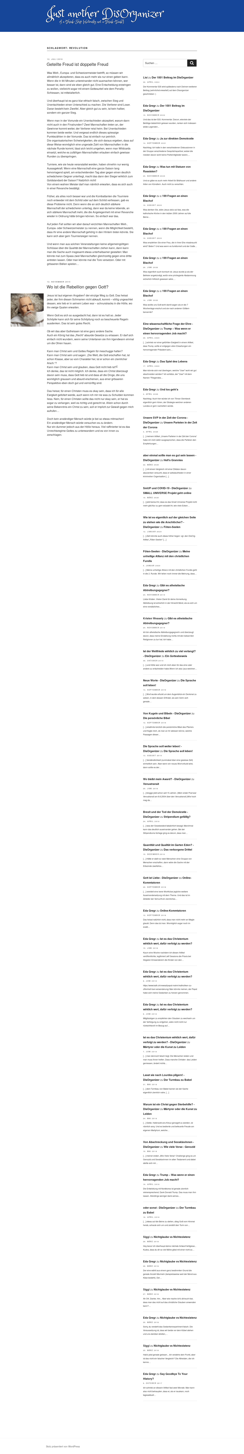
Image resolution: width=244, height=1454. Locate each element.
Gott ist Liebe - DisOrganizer (160, 878)
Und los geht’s (169, 389)
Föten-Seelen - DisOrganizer (160, 551)
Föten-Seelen (172, 527)
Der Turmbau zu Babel (178, 1080)
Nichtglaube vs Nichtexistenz (172, 1237)
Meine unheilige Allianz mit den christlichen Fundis (166, 556)
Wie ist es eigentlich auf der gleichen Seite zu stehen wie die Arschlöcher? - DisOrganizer (169, 522)
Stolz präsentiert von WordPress (63, 1446)
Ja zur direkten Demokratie (177, 138)
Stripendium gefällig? (177, 817)
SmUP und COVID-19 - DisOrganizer (165, 488)
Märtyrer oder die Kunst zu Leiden (164, 1047)
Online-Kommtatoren (173, 910)
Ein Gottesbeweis (176, 656)
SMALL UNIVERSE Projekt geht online (167, 493)
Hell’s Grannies (173, 460)
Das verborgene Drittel (178, 849)
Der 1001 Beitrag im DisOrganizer (172, 77)
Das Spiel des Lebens (173, 361)
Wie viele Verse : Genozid (179, 1147)
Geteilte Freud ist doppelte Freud (77, 64)
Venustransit (151, 784)
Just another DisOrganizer (105, 14)
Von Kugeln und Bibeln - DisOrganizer (167, 713)
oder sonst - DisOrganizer (159, 1208)
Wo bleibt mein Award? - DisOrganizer (167, 779)
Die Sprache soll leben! (178, 751)
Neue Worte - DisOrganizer (159, 680)
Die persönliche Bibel (156, 718)
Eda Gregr (149, 105)
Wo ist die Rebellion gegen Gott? (77, 286)
